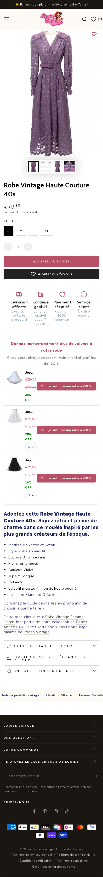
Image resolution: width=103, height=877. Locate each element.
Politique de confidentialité (76, 854)
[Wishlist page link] (93, 19)
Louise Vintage (43, 849)
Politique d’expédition (72, 860)
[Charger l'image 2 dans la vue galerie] (45, 166)
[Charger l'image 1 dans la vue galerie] (33, 166)
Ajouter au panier (51, 261)
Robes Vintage (36, 632)
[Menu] (6, 19)
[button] (84, 19)
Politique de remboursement (32, 854)
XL (47, 231)
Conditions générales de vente (53, 866)
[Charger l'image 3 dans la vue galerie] (57, 166)
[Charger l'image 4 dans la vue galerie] (69, 166)
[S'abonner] (96, 776)
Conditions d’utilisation (35, 860)
